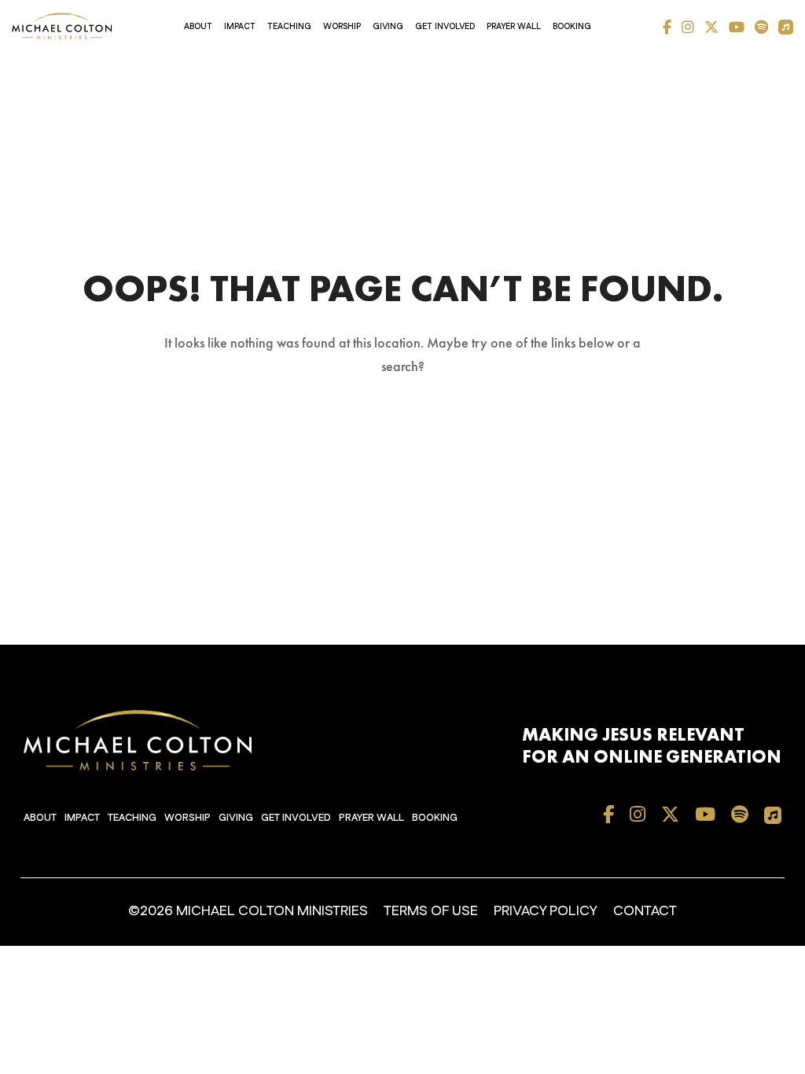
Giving (388, 26)
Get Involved (445, 26)
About (198, 26)
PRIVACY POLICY (545, 911)
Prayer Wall (514, 26)
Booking (572, 26)
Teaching (289, 26)
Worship (342, 26)
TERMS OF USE (431, 911)
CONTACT (645, 911)
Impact (239, 26)
